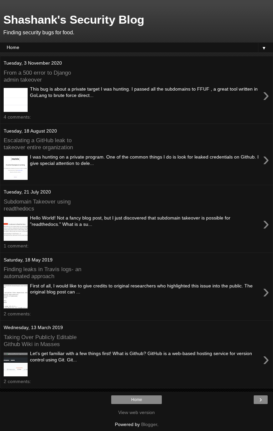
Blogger (149, 424)
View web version (136, 412)
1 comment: (16, 245)
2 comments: (17, 313)
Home (136, 399)
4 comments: (17, 117)
